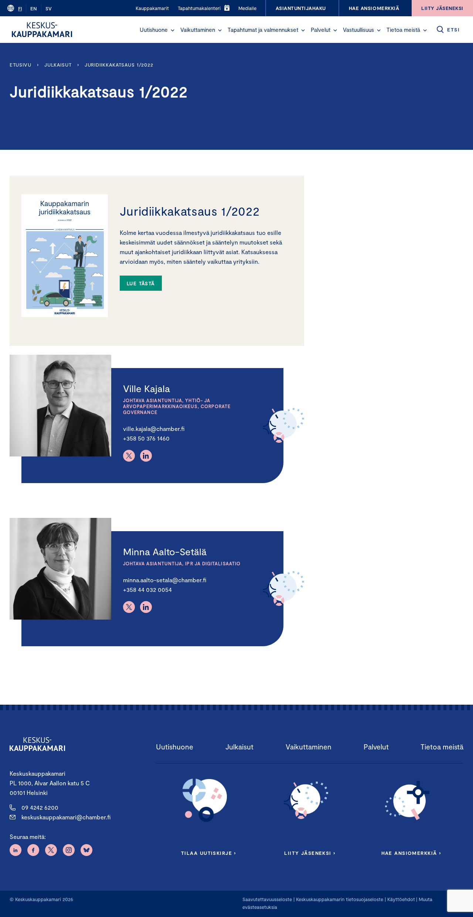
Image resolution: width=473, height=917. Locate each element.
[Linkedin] (146, 456)
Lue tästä (141, 283)
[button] (172, 30)
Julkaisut (58, 65)
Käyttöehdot (401, 899)
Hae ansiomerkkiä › (411, 853)
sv (48, 8)
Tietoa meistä (403, 29)
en (33, 8)
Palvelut (320, 29)
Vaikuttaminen (197, 29)
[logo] (42, 29)
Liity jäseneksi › (309, 853)
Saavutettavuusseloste (267, 899)
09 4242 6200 (39, 807)
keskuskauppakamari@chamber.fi (65, 816)
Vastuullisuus (358, 29)
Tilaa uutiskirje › (208, 853)
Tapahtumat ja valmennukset (263, 29)
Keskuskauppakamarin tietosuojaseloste (339, 899)
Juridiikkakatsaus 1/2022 (119, 65)
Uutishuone (154, 29)
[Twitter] (129, 456)
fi (20, 8)
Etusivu (20, 65)
